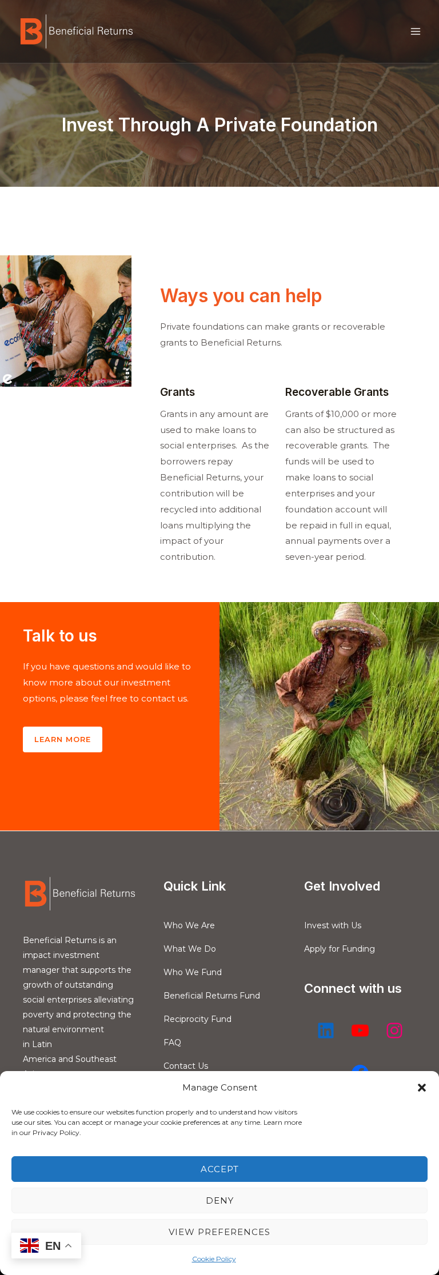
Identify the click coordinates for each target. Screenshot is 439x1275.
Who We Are (189, 925)
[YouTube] (360, 1030)
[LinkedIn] (326, 1030)
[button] (422, 1087)
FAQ (172, 1042)
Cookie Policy (214, 1258)
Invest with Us (332, 925)
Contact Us (185, 1066)
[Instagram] (394, 1030)
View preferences (219, 1231)
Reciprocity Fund (197, 1019)
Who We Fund (192, 972)
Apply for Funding (339, 949)
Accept (220, 1169)
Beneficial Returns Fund (211, 996)
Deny (220, 1200)
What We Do (189, 949)
